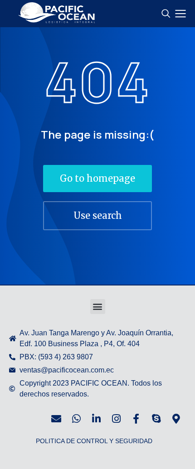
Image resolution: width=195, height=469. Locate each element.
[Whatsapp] (76, 419)
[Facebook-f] (136, 419)
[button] (97, 306)
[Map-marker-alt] (176, 419)
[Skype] (156, 419)
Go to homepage (97, 178)
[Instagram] (116, 419)
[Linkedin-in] (96, 419)
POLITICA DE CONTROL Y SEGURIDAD (94, 441)
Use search (97, 215)
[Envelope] (56, 419)
